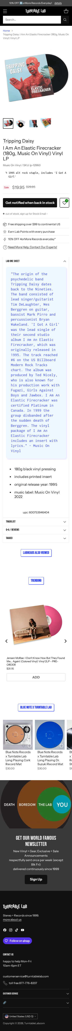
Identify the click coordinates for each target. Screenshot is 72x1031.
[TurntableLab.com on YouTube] (22, 931)
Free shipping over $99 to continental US (34, 224)
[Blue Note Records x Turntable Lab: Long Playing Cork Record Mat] (18, 735)
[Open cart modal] (66, 11)
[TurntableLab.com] (36, 10)
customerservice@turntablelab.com (26, 976)
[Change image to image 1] (8, 123)
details (58, 3)
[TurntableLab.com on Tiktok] (16, 931)
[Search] (65, 20)
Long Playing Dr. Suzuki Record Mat (50, 762)
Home (6, 30)
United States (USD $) (21, 1016)
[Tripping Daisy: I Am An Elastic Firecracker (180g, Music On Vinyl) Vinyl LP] (36, 79)
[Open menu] (5, 11)
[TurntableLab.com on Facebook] (5, 931)
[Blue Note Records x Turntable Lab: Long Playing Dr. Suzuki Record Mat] (50, 735)
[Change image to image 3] (33, 123)
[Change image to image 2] (21, 123)
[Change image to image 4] (46, 123)
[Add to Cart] (29, 746)
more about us (12, 919)
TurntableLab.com (34, 1023)
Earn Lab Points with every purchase (31, 231)
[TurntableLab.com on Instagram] (10, 931)
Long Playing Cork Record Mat (18, 762)
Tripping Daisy (18, 141)
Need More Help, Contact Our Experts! (32, 247)
